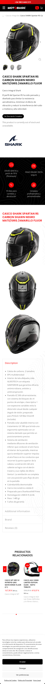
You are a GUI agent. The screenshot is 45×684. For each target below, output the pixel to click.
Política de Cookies (10, 680)
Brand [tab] (8, 519)
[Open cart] (41, 8)
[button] (16, 614)
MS (27, 574)
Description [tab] (11, 363)
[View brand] (13, 146)
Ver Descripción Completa (13, 116)
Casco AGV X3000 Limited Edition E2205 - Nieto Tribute (31, 583)
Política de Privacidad (25, 680)
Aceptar (22, 662)
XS (8, 574)
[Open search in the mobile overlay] (37, 8)
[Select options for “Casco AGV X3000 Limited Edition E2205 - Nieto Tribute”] (37, 574)
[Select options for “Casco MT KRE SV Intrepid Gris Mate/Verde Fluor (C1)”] (19, 574)
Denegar (22, 668)
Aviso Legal (37, 680)
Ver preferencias (22, 675)
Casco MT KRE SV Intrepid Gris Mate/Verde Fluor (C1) (13, 583)
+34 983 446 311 (23, 2)
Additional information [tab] (17, 511)
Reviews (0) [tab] (11, 528)
